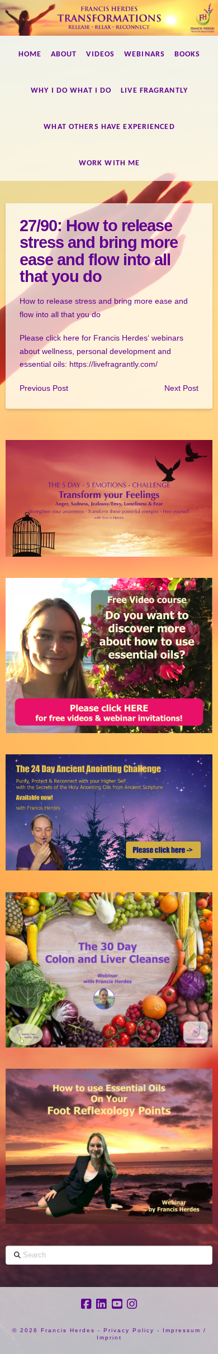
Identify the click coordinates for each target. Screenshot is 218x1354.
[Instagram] (132, 1304)
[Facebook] (86, 1304)
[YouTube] (117, 1304)
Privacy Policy (128, 1330)
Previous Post (44, 388)
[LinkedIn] (101, 1304)
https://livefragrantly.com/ (113, 364)
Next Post (181, 388)
